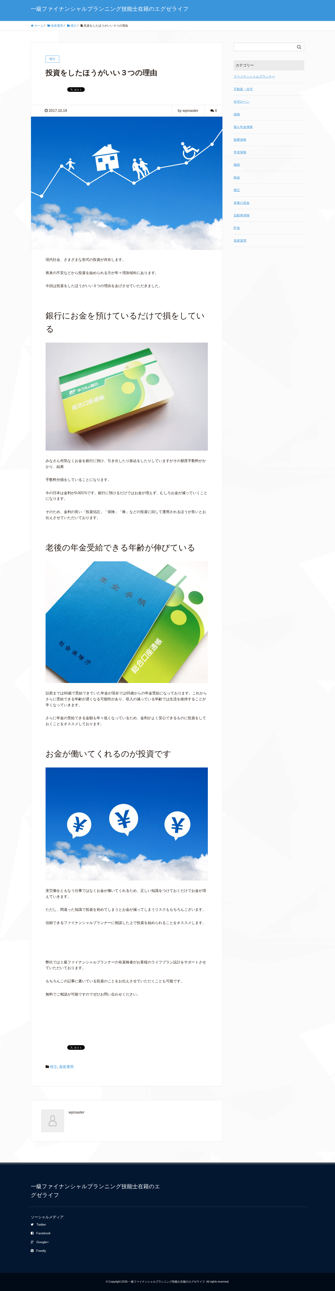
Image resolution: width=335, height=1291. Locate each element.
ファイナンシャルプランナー (254, 76)
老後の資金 (242, 203)
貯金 (237, 228)
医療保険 (240, 139)
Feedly (41, 1251)
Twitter (41, 1224)
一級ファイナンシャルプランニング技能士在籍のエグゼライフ (110, 9)
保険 (237, 114)
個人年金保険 (243, 127)
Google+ (42, 1242)
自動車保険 (242, 215)
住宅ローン (242, 101)
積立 (53, 1067)
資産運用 (66, 1067)
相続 (237, 165)
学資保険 (240, 152)
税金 (237, 177)
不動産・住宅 (243, 89)
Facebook (43, 1233)
